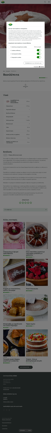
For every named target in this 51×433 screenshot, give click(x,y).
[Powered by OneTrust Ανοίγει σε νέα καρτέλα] (39, 67)
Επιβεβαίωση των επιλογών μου (33, 63)
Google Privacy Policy (33, 38)
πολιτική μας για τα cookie (14, 40)
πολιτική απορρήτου (26, 40)
